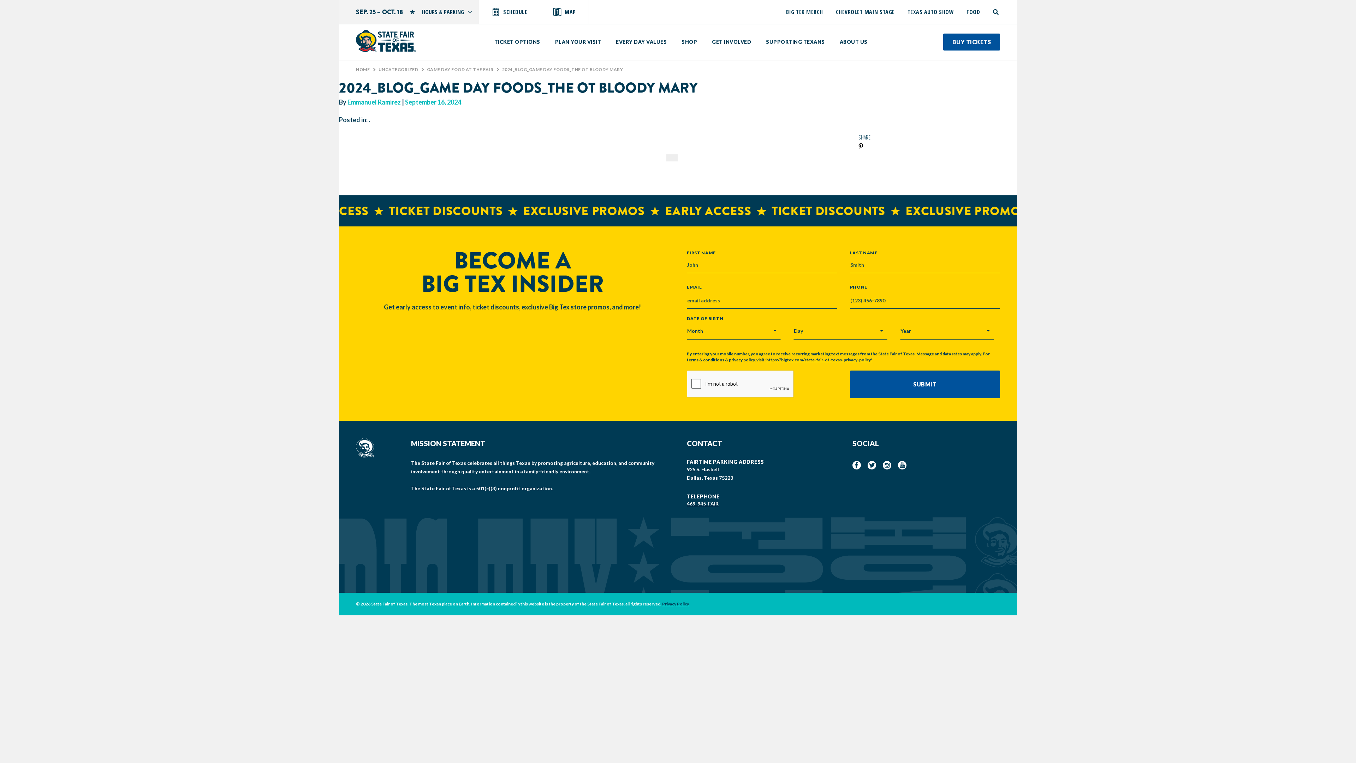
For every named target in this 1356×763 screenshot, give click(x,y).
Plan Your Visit (578, 42)
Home (363, 69)
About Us (854, 42)
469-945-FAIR (703, 504)
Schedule (515, 12)
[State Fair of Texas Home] (386, 41)
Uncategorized (398, 69)
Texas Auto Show (931, 12)
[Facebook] (856, 465)
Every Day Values (641, 42)
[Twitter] (872, 465)
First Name (701, 252)
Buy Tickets (971, 42)
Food (973, 12)
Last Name (864, 252)
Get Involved (731, 42)
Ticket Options (517, 42)
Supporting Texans (795, 42)
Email (694, 287)
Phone (859, 287)
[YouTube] (902, 465)
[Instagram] (887, 465)
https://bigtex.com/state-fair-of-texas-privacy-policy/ (819, 359)
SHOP (689, 42)
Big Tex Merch (804, 12)
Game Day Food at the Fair (460, 69)
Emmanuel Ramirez (374, 102)
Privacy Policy (675, 604)
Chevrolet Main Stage (865, 12)
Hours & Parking (443, 12)
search (996, 12)
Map (570, 12)
